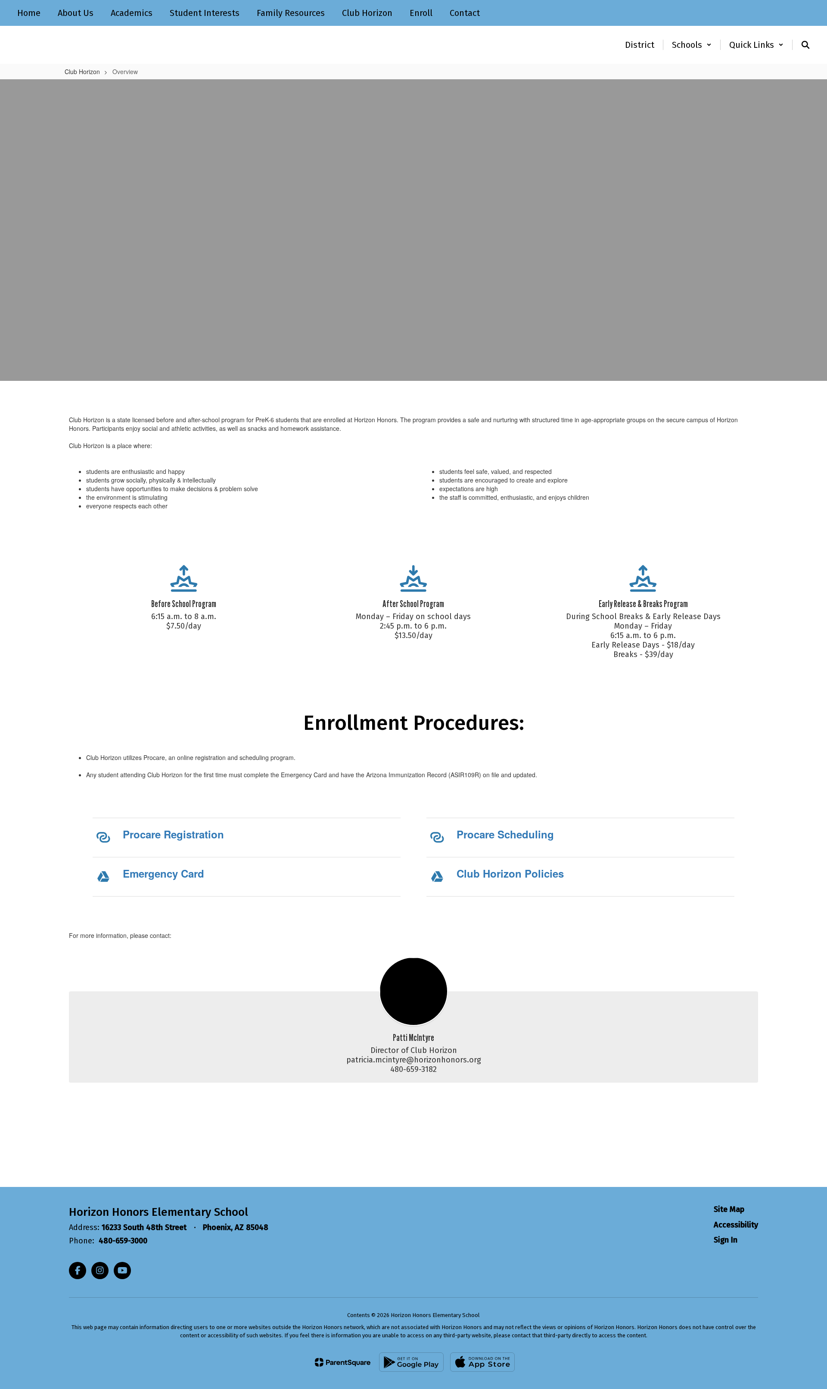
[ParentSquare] (343, 1362)
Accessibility (736, 1225)
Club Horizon (82, 71)
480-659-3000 (123, 1241)
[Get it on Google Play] (411, 1362)
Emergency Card (163, 873)
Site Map (729, 1209)
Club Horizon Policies (510, 873)
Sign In (725, 1240)
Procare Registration (173, 834)
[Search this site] (805, 44)
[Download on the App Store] (482, 1362)
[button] (692, 45)
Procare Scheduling (505, 834)
